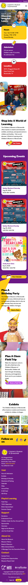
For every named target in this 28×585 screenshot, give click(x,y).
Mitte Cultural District (7, 547)
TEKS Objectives (6, 504)
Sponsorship (5, 523)
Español (25, 1)
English (20, 1)
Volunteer (4, 526)
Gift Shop (4, 493)
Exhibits (3, 476)
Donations (4, 516)
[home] (10, 6)
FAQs (3, 486)
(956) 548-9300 (10, 463)
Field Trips (4, 502)
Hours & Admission (7, 473)
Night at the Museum (7, 528)
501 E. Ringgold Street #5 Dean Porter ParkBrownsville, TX (12, 71)
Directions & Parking (7, 481)
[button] (25, 6)
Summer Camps (6, 509)
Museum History (6, 541)
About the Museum (7, 539)
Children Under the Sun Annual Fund (12, 521)
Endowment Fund (6, 518)
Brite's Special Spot (7, 507)
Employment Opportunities (9, 558)
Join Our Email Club (7, 531)
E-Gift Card (4, 491)
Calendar (4, 483)
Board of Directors (6, 544)
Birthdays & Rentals (7, 478)
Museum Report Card (7, 561)
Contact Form (5, 556)
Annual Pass (5, 488)
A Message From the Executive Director (13, 549)
